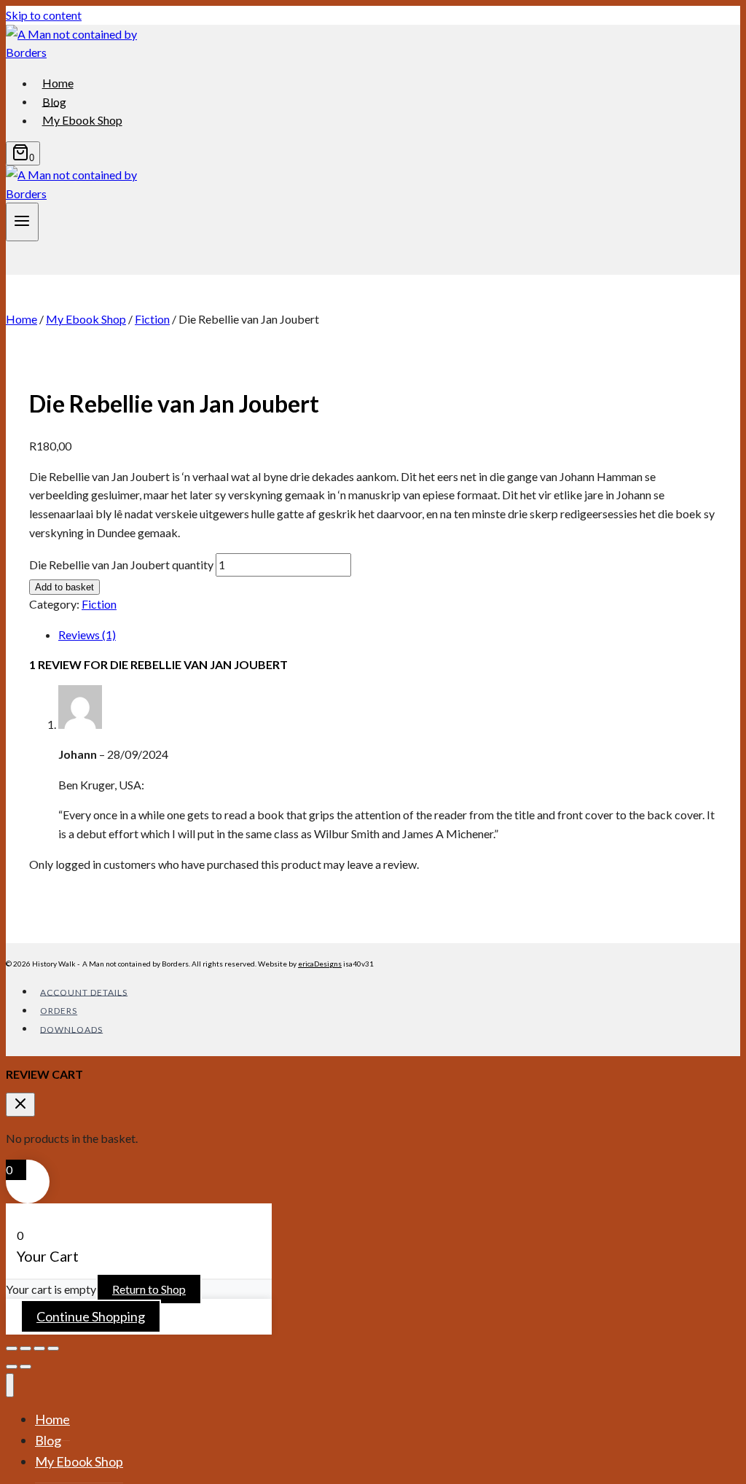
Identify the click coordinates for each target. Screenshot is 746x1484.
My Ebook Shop (82, 120)
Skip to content (44, 15)
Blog (54, 101)
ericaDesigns (320, 963)
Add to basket (64, 587)
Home (58, 83)
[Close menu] (10, 1385)
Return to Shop (149, 1289)
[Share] (39, 1348)
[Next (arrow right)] (25, 1366)
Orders (58, 1010)
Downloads (71, 1028)
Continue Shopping (90, 1316)
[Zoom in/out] (11, 1348)
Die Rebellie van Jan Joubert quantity (121, 564)
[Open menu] (22, 222)
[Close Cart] (20, 1105)
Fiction (99, 604)
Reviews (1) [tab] (87, 634)
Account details (83, 991)
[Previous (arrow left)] (11, 1366)
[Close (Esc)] (53, 1348)
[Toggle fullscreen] (25, 1348)
